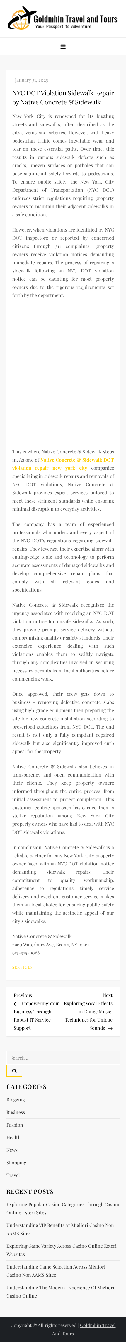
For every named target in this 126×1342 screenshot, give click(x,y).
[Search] (14, 1071)
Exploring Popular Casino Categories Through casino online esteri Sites (62, 1208)
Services (22, 967)
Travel (13, 1175)
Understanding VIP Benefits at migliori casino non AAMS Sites (60, 1229)
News (12, 1150)
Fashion (14, 1125)
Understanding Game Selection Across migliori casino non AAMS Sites (55, 1271)
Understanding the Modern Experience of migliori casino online (60, 1291)
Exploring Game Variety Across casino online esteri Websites (61, 1250)
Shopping (16, 1162)
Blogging (15, 1099)
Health (13, 1137)
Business (15, 1112)
